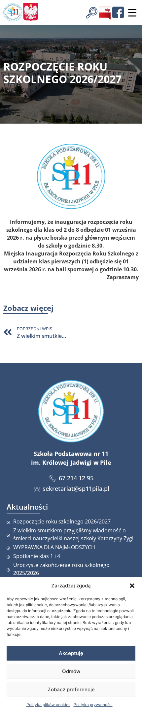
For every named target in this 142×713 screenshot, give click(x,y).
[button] (132, 585)
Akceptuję (71, 653)
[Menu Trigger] (132, 12)
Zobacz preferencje (71, 689)
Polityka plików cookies (48, 704)
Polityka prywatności (93, 704)
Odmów (71, 671)
